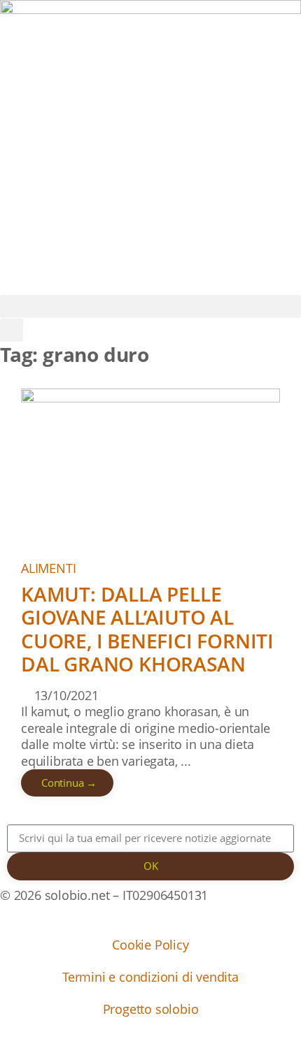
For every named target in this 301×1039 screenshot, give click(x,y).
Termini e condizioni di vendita (150, 976)
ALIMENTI (48, 568)
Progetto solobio (151, 1009)
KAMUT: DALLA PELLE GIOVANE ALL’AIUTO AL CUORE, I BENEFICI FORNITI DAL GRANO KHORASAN (147, 629)
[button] (150, 306)
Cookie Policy (150, 944)
